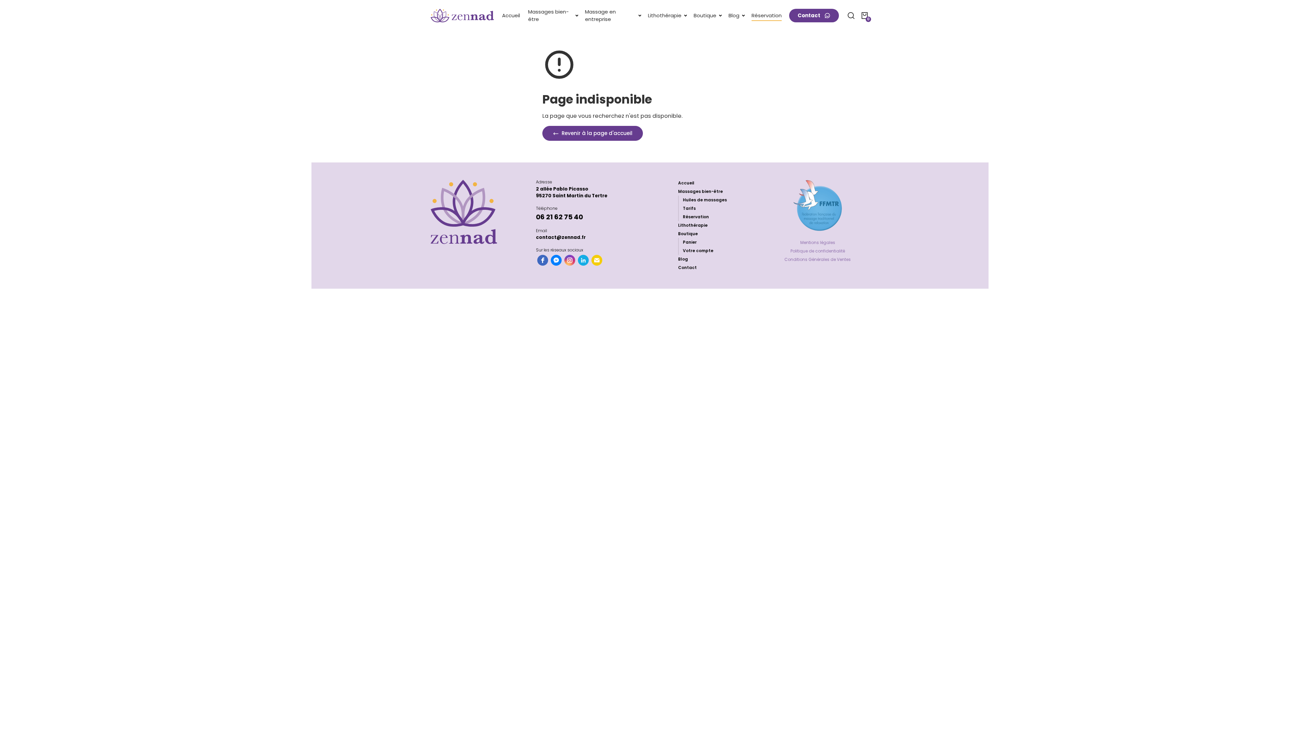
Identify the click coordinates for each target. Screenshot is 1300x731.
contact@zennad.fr (561, 237)
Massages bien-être (700, 191)
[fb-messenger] (556, 260)
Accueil (686, 183)
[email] (596, 260)
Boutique (688, 234)
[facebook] (542, 260)
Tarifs (689, 208)
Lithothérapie (693, 225)
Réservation (696, 217)
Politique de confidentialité (817, 251)
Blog (683, 259)
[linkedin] (583, 260)
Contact (687, 267)
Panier (690, 242)
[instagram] (569, 260)
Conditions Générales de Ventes (817, 259)
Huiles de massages (705, 200)
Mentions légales (817, 242)
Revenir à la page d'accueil (596, 133)
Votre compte (698, 250)
